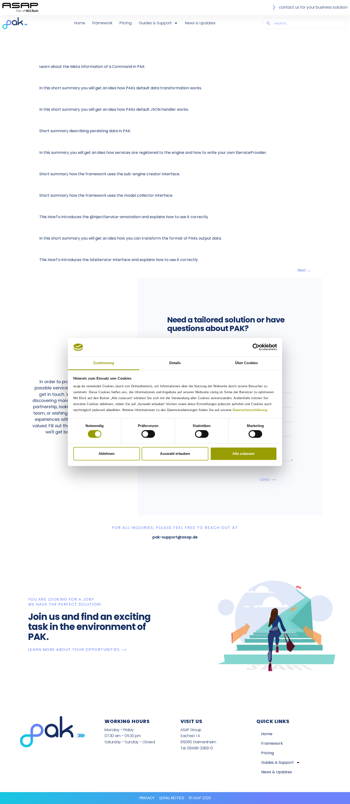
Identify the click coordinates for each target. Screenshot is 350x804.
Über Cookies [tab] (246, 363)
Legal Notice (171, 798)
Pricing (126, 23)
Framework (102, 23)
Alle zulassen (243, 454)
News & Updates (200, 23)
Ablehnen (107, 454)
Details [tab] (175, 363)
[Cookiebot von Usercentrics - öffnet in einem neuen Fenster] (256, 347)
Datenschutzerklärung (250, 410)
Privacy (147, 798)
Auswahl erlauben (175, 454)
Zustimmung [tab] (103, 363)
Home (79, 23)
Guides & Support (155, 23)
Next (304, 270)
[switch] (148, 434)
